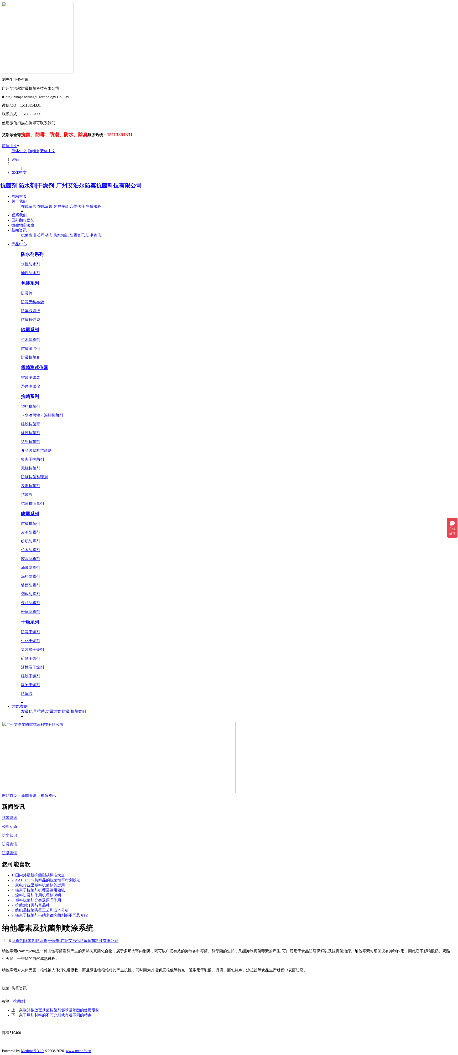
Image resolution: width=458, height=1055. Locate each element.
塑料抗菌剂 (30, 406)
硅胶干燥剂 (30, 676)
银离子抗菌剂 (32, 459)
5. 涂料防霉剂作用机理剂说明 (36, 895)
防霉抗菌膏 (30, 357)
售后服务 (93, 206)
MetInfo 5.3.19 (32, 1051)
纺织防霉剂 (30, 541)
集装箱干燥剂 (32, 650)
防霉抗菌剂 (30, 523)
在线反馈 (44, 206)
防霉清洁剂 (30, 348)
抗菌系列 (30, 396)
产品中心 (19, 244)
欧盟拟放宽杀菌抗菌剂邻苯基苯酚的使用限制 (61, 1010)
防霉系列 (30, 513)
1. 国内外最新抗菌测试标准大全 (38, 875)
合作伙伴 (77, 206)
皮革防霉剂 (30, 532)
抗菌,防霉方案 (49, 711)
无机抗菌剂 (30, 468)
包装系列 (30, 283)
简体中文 (9, 146)
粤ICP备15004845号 (274, 1024)
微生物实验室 (22, 225)
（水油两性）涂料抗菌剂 (42, 415)
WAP (15, 159)
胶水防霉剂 (30, 559)
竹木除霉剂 (30, 340)
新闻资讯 (19, 230)
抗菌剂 (19, 1001)
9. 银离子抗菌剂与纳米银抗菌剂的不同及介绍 (49, 915)
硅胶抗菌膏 (30, 424)
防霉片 (26, 293)
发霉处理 (28, 711)
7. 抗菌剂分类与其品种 (30, 905)
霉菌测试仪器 (34, 367)
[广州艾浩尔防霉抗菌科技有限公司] (119, 792)
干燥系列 (30, 621)
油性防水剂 (30, 273)
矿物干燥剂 (30, 658)
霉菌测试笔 (30, 378)
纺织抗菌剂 (30, 442)
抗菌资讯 (28, 235)
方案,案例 (19, 706)
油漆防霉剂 (30, 568)
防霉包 (26, 694)
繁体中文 (47, 151)
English (33, 151)
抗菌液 (26, 495)
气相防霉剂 (30, 603)
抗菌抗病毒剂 (32, 503)
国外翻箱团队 (22, 220)
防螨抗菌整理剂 (34, 477)
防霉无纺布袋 (32, 302)
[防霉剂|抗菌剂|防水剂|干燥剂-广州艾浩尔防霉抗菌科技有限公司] (72, 185)
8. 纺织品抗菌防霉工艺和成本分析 (40, 910)
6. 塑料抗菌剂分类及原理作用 (36, 900)
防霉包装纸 (30, 311)
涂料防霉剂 (30, 576)
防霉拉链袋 (30, 320)
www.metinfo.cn (78, 1051)
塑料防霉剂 (30, 594)
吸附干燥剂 (30, 685)
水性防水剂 (30, 264)
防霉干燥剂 (30, 632)
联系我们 (19, 215)
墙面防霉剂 (30, 585)
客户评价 (61, 206)
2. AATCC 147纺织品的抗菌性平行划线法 (45, 880)
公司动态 (44, 235)
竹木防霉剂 (30, 550)
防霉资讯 (77, 235)
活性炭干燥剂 (32, 667)
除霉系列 (30, 329)
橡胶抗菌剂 (30, 433)
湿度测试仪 (30, 386)
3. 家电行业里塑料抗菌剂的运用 (38, 885)
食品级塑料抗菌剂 (36, 450)
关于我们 (19, 201)
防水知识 (61, 235)
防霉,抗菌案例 (74, 711)
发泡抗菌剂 (30, 486)
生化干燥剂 (30, 641)
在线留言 (28, 206)
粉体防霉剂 (30, 612)
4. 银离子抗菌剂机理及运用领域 (38, 890)
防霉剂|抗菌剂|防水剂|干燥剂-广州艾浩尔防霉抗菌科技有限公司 (65, 941)
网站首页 (19, 196)
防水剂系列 (32, 254)
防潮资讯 (93, 235)
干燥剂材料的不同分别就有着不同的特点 (57, 1015)
